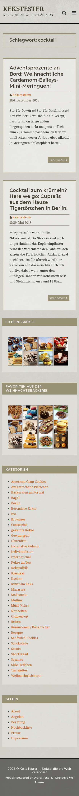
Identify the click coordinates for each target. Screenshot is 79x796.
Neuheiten (19, 611)
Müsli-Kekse (20, 605)
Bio (13, 514)
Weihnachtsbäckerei (26, 676)
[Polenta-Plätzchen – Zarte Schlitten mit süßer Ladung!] (30, 441)
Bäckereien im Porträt (27, 492)
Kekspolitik (19, 568)
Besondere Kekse (23, 508)
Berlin (15, 503)
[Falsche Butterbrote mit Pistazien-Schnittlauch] (45, 426)
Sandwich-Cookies (24, 638)
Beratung (18, 722)
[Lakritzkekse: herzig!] (15, 358)
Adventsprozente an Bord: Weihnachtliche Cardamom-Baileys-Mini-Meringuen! (36, 77)
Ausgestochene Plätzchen (29, 487)
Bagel (15, 498)
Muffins (16, 600)
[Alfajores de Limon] (60, 426)
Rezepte (17, 632)
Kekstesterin (21, 95)
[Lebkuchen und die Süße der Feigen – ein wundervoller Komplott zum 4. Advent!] (45, 412)
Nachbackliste (21, 727)
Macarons (18, 589)
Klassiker (18, 573)
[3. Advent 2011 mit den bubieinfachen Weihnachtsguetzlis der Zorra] (60, 412)
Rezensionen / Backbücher (30, 627)
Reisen (16, 622)
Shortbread (19, 654)
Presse (16, 733)
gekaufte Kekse (22, 530)
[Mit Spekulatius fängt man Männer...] (30, 343)
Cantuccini (19, 525)
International (21, 557)
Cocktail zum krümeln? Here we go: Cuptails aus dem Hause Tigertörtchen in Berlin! (38, 199)
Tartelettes (19, 670)
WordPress (41, 777)
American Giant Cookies (28, 481)
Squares (17, 659)
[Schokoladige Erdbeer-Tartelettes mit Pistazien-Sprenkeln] (60, 343)
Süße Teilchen (21, 665)
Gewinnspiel (20, 535)
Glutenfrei (18, 541)
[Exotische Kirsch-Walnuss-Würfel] (30, 426)
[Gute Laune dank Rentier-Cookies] (15, 412)
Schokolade (19, 643)
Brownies (18, 519)
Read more (57, 160)
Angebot (17, 717)
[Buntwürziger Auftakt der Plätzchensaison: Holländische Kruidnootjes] (30, 412)
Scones (16, 649)
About (15, 711)
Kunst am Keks (22, 584)
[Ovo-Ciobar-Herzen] (60, 358)
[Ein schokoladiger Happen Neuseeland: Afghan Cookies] (15, 343)
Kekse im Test (21, 562)
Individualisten (22, 552)
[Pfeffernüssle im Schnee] (45, 441)
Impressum (19, 738)
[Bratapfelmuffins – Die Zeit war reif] (60, 441)
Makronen (18, 595)
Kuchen (16, 578)
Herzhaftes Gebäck (25, 546)
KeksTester (23, 8)
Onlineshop (19, 616)
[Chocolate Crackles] (30, 358)
